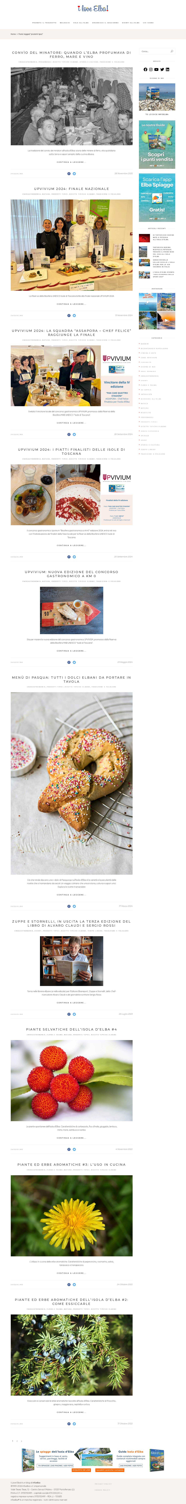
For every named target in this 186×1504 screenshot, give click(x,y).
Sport (144, 440)
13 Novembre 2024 (124, 315)
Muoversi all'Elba (151, 399)
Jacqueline (17, 173)
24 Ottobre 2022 (125, 1284)
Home (13, 34)
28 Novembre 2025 (124, 173)
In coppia (146, 390)
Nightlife (146, 413)
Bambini (145, 344)
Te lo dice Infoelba (157, 114)
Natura (46, 194)
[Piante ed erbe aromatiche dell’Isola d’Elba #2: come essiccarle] (72, 1355)
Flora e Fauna (55, 1035)
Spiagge (145, 436)
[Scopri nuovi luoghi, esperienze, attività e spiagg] (166, 302)
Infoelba (36, 1482)
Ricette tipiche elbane (65, 62)
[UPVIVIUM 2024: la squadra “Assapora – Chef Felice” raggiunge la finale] (72, 375)
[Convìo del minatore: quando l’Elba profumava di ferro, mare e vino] (72, 106)
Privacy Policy (103, 1484)
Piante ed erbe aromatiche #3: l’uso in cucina (71, 1164)
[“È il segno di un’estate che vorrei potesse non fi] (148, 320)
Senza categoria (150, 431)
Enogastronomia (28, 62)
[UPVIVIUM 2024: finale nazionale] (72, 245)
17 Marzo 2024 (126, 906)
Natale (144, 403)
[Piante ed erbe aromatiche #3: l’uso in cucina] (72, 1215)
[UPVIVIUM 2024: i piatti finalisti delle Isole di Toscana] (72, 494)
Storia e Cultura (89, 62)
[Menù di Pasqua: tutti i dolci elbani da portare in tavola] (72, 783)
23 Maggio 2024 (125, 662)
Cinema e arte (149, 353)
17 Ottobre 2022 (125, 1423)
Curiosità (146, 362)
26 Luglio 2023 (126, 1014)
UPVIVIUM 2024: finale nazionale (71, 189)
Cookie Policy (102, 1490)
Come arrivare (149, 357)
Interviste (146, 394)
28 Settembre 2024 (123, 434)
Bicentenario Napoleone (154, 348)
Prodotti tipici (59, 194)
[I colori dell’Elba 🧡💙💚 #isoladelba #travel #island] (166, 320)
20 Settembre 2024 (123, 556)
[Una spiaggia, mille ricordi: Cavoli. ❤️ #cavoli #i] (148, 302)
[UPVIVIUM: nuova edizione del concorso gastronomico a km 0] (71, 610)
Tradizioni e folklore (112, 62)
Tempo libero (95, 931)
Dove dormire (148, 371)
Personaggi (45, 62)
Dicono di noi (148, 367)
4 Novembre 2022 (124, 1149)
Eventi (38, 931)
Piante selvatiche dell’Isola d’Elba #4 (71, 1029)
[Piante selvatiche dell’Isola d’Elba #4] (72, 1080)
